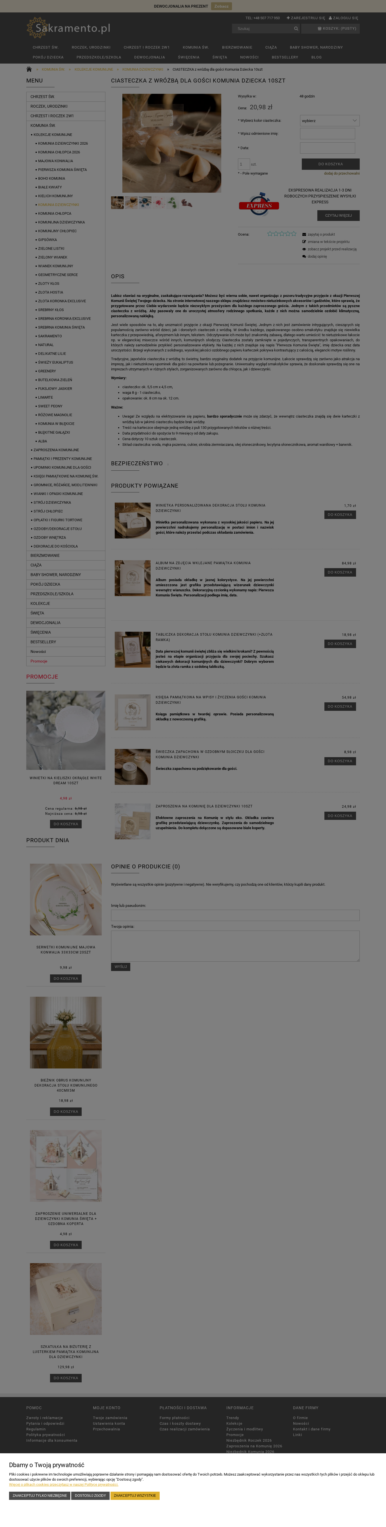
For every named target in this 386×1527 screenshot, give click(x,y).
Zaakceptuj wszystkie (135, 1495)
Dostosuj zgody (90, 1495)
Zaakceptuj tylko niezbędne (40, 1495)
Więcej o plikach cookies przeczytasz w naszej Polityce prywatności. (63, 1484)
